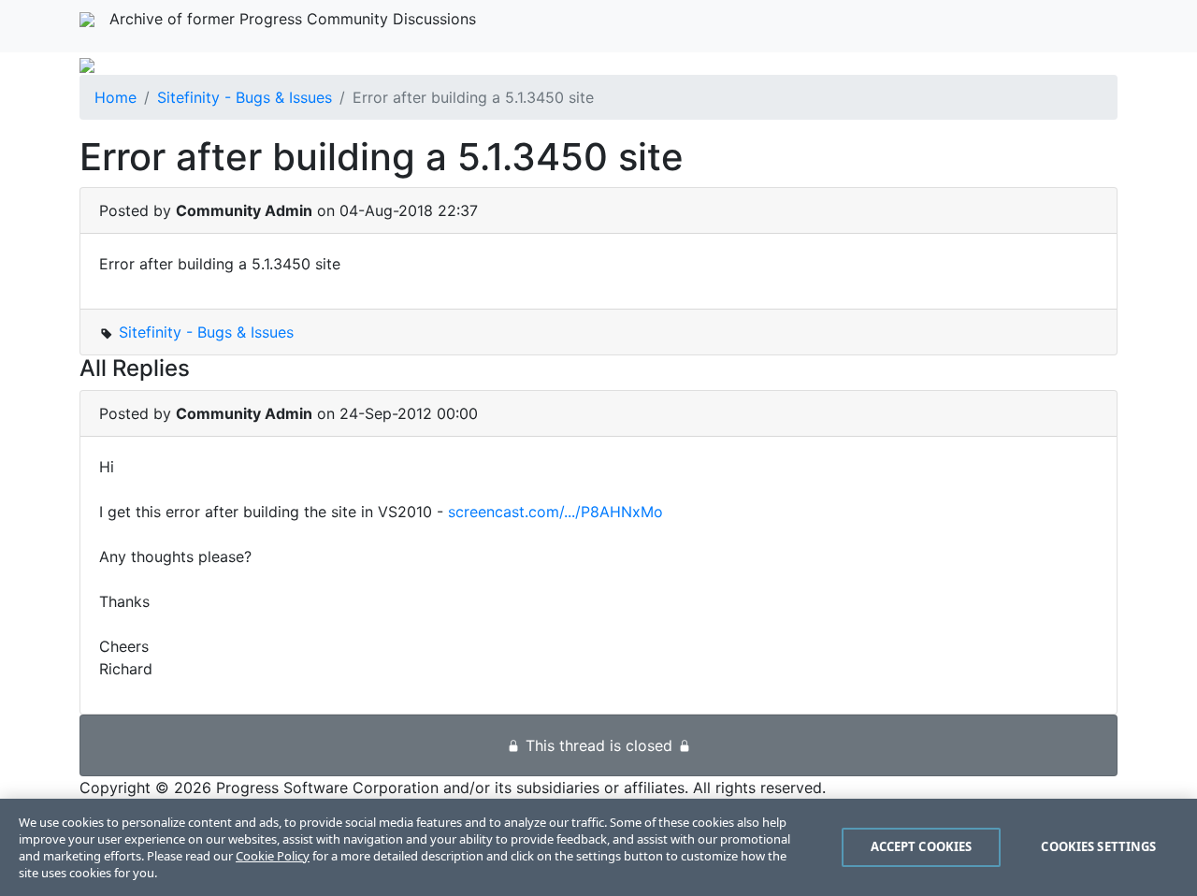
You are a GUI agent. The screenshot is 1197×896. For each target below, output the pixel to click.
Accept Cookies (922, 846)
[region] (598, 847)
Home (115, 97)
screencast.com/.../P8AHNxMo (555, 511)
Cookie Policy (273, 855)
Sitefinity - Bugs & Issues (244, 97)
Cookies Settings (1098, 846)
